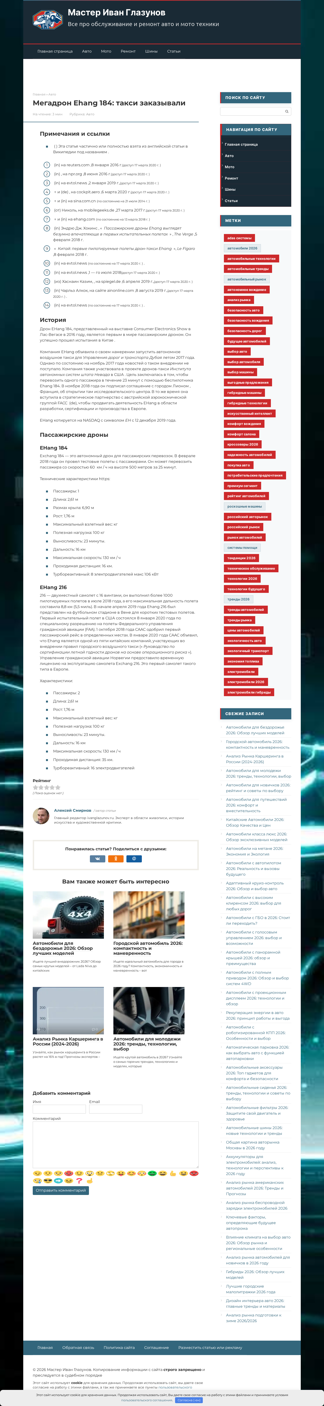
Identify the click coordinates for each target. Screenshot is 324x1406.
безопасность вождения (248, 320)
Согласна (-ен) (189, 1400)
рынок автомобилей (244, 537)
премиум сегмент (242, 486)
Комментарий (47, 1118)
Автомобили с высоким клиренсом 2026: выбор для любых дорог (253, 903)
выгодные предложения (247, 382)
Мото (106, 51)
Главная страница (55, 51)
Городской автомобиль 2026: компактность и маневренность (148, 948)
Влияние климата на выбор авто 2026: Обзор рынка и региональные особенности (258, 1243)
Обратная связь (78, 1347)
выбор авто (237, 351)
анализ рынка (238, 300)
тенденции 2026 (241, 558)
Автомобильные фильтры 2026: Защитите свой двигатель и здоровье (257, 1113)
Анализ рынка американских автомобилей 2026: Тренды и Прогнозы (255, 1188)
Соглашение (156, 1347)
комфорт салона (241, 434)
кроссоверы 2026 (242, 444)
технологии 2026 (242, 579)
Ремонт (128, 51)
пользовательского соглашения (146, 1400)
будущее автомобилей (246, 341)
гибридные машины (244, 393)
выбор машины (240, 372)
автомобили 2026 (242, 248)
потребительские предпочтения (254, 475)
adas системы (239, 238)
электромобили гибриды (249, 692)
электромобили (241, 672)
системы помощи (242, 547)
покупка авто (238, 465)
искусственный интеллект (249, 413)
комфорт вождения (244, 424)
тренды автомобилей (245, 610)
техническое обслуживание (251, 568)
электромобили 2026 (245, 682)
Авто (87, 51)
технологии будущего (246, 589)
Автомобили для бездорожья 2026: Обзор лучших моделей (63, 948)
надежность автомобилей (249, 455)
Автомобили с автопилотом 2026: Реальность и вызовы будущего (253, 869)
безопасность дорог (244, 331)
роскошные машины (244, 506)
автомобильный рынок (246, 279)
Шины (151, 51)
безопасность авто (243, 310)
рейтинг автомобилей (246, 496)
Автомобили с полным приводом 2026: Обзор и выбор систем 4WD (257, 978)
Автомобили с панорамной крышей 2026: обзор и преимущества (253, 958)
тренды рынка (239, 620)
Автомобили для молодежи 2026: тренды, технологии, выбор (147, 1044)
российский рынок (243, 527)
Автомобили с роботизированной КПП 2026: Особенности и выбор (256, 1033)
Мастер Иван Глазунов (117, 12)
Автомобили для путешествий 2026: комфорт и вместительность (256, 805)
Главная (45, 1347)
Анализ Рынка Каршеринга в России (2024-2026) (68, 1041)
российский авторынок (247, 517)
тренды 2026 (238, 599)
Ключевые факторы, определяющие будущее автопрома (251, 1223)
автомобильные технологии (251, 259)
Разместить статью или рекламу (210, 1347)
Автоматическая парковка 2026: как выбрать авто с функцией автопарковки (257, 1053)
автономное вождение (246, 290)
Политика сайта (119, 1347)
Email (94, 1102)
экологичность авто (244, 641)
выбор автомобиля (243, 362)
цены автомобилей (243, 630)
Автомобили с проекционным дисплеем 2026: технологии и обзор (256, 998)
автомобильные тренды (247, 269)
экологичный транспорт (248, 651)
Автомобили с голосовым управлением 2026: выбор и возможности (254, 938)
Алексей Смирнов (72, 810)
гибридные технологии (247, 403)
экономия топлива (243, 661)
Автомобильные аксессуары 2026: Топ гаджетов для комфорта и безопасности (254, 1073)
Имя (37, 1102)
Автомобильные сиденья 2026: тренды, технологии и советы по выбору (258, 1093)
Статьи (174, 51)
